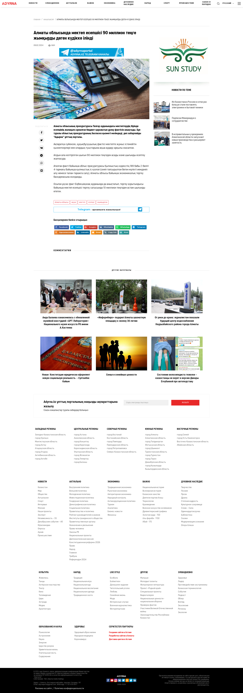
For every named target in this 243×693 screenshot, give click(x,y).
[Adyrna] (10, 3)
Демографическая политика (82, 505)
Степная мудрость (189, 501)
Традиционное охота (83, 595)
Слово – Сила (187, 508)
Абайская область (185, 445)
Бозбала (114, 578)
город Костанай (114, 435)
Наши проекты (44, 512)
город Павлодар (114, 442)
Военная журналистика (121, 606)
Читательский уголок (120, 588)
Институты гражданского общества (86, 518)
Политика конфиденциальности (69, 689)
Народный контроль (117, 498)
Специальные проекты (150, 592)
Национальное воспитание (86, 588)
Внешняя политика (78, 491)
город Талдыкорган (154, 442)
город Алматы (151, 435)
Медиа (42, 606)
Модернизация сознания (192, 522)
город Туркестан (152, 455)
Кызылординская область (157, 469)
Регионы (182, 609)
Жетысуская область (155, 445)
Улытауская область (83, 452)
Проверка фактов (148, 605)
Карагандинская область (85, 449)
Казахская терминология (189, 588)
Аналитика (113, 508)
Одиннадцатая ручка (190, 512)
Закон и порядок (206, 3)
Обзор (181, 599)
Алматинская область (155, 438)
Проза (184, 494)
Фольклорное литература (152, 585)
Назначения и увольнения (81, 525)
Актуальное (43, 498)
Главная (37, 20)
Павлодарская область (117, 445)
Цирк (41, 599)
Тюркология (148, 501)
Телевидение (45, 595)
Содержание (44, 657)
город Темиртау (81, 459)
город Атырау (41, 452)
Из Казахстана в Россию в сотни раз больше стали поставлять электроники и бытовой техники (189, 105)
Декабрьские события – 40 (50, 522)
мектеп (82, 202)
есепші (91, 202)
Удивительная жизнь (48, 650)
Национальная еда (82, 585)
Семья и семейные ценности (121, 375)
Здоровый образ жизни (85, 632)
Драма (184, 498)
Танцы (42, 582)
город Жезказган (82, 455)
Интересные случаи (119, 602)
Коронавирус (80, 639)
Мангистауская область (46, 442)
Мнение (41, 508)
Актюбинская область (45, 455)
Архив (40, 532)
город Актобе (41, 459)
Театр (41, 588)
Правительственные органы (82, 522)
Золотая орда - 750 (151, 515)
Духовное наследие (129, 3)
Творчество (186, 487)
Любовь (113, 592)
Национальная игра (83, 582)
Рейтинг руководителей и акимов (84, 515)
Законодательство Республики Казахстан (154, 616)
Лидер (181, 582)
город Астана (80, 435)
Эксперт (42, 515)
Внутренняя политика (79, 487)
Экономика (109, 3)
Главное (73, 553)
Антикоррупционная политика (121, 501)
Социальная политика (79, 508)
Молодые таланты (148, 582)
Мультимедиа (44, 525)
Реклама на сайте (43, 689)
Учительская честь (47, 653)
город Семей (183, 435)
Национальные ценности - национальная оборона (152, 600)
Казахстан (43, 487)
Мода (112, 599)
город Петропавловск (117, 449)
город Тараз (150, 459)
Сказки (184, 518)
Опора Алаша (187, 525)
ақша (73, 202)
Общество (42, 494)
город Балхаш (80, 462)
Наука (41, 639)
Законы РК (74, 532)
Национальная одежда (84, 592)
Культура (44, 572)
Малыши (144, 578)
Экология (182, 612)
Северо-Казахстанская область (121, 452)
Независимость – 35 (47, 518)
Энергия (42, 643)
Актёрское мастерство (49, 585)
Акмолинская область (84, 438)
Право (72, 546)
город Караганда (82, 445)
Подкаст (182, 595)
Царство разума (46, 646)
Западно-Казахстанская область (50, 435)
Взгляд (181, 602)
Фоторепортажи (117, 609)
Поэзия (184, 491)
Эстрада (43, 602)
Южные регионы (154, 429)
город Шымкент (152, 449)
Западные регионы (45, 429)
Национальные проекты (80, 536)
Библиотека (186, 515)
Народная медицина (83, 636)
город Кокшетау (81, 442)
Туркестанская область (156, 452)
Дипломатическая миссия (81, 539)
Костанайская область (117, 438)
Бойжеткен (115, 582)
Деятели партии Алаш (153, 498)
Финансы (112, 515)
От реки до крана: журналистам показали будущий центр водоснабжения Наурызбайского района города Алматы (177, 321)
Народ (148, 3)
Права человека (76, 529)
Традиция (78, 578)
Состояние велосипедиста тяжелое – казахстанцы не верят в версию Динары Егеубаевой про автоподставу (177, 378)
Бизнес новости (115, 512)
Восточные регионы (187, 429)
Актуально (71, 3)
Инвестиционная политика (81, 498)
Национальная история (153, 487)
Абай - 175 (147, 522)
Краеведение (149, 505)
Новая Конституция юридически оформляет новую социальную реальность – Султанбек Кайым (66, 378)
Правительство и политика (81, 512)
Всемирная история (152, 491)
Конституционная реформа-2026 (84, 543)
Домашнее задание (119, 585)
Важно (90, 3)
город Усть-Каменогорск (188, 438)
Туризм (111, 505)
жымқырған (102, 202)
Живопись (43, 578)
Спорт (167, 3)
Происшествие (186, 3)
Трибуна (73, 556)
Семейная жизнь (117, 595)
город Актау (40, 445)
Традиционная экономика (119, 487)
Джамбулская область (155, 462)
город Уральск (41, 438)
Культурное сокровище (191, 505)
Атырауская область (44, 449)
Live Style (115, 572)
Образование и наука (50, 627)
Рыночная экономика (117, 491)
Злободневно (52, 3)
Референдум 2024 (77, 560)
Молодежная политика (79, 494)
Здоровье (182, 578)
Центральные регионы (86, 429)
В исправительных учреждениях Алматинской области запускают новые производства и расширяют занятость (188, 138)
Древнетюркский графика (155, 512)
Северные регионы (117, 429)
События (182, 592)
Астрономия (44, 636)
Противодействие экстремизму (192, 585)
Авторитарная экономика (119, 494)
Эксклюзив (183, 606)
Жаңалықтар (48, 20)
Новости (33, 3)
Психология (44, 632)
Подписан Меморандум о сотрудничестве (184, 119)
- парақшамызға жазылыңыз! (99, 209)
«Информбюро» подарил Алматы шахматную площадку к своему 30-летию (121, 319)
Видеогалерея (147, 595)
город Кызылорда (153, 466)
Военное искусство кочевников (157, 508)
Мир (40, 491)
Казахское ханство (151, 494)
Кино (41, 592)
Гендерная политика (78, 501)
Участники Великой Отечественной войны (156, 610)
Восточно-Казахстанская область (192, 442)
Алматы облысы (61, 202)
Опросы (41, 529)
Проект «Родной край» (150, 588)
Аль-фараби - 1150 (151, 518)
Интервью (42, 505)
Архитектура (45, 609)
